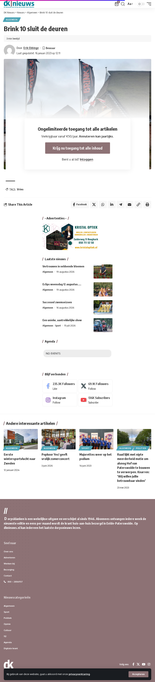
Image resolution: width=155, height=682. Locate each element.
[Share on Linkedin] (112, 204)
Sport (58, 325)
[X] (95, 386)
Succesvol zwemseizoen (57, 302)
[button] (138, 674)
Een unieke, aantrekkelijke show (62, 320)
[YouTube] (143, 664)
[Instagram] (60, 400)
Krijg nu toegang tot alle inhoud (77, 148)
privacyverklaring (79, 674)
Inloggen (86, 159)
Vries (20, 189)
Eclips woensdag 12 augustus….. (62, 284)
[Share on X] (94, 204)
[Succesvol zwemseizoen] (103, 307)
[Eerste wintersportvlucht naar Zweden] (21, 439)
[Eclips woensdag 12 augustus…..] (103, 289)
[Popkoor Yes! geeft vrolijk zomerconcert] (59, 439)
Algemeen (12, 20)
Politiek (141, 448)
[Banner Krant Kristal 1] (71, 236)
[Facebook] (60, 386)
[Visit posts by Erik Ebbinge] (9, 50)
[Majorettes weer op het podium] (96, 439)
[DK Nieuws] (19, 4)
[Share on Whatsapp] (103, 204)
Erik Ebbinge (31, 47)
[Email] (129, 204)
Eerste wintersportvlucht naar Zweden (20, 459)
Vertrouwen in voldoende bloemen (63, 266)
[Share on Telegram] (121, 204)
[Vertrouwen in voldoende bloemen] (103, 271)
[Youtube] (95, 400)
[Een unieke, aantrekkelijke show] (103, 325)
